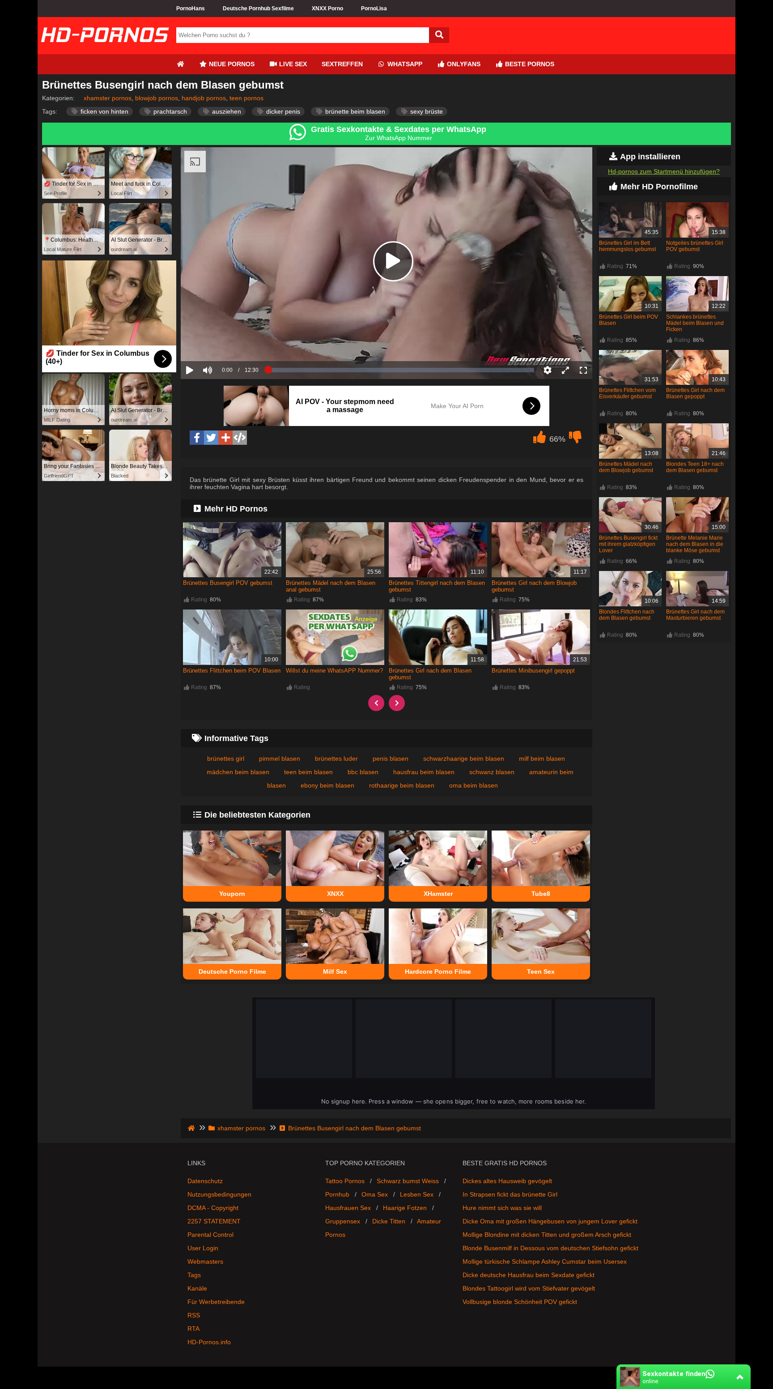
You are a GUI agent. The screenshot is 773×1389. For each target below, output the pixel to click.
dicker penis (282, 111)
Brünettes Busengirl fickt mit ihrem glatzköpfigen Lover (628, 544)
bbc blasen (363, 771)
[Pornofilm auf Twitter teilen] (211, 437)
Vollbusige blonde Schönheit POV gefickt (520, 1301)
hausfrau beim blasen (423, 771)
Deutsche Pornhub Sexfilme (258, 8)
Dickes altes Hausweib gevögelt (507, 1180)
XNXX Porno (327, 8)
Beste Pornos (528, 64)
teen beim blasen (308, 771)
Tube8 (540, 893)
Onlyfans (462, 64)
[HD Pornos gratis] (105, 50)
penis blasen (390, 758)
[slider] (223, 342)
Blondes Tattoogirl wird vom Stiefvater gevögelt (529, 1288)
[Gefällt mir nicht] (575, 439)
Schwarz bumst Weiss (408, 1180)
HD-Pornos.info (209, 1342)
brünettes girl (225, 758)
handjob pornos (204, 98)
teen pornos (246, 98)
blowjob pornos (156, 98)
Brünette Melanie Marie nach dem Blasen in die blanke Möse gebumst (694, 544)
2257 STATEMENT (214, 1221)
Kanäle (197, 1288)
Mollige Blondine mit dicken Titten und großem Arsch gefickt (547, 1234)
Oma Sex (374, 1194)
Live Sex (292, 64)
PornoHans (190, 8)
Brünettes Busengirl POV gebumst (227, 582)
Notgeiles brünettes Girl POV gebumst (694, 246)
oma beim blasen (473, 785)
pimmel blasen (279, 758)
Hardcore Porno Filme (438, 971)
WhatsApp (404, 64)
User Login (202, 1248)
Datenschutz (205, 1180)
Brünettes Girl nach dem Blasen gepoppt (695, 393)
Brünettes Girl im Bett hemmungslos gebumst (627, 246)
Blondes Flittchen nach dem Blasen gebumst (626, 615)
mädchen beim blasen (238, 771)
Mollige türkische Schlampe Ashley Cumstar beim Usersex (545, 1261)
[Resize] (565, 370)
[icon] (180, 64)
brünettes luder (336, 758)
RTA (193, 1328)
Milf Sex (335, 971)
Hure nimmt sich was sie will (502, 1207)
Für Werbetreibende (216, 1301)
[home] (192, 1128)
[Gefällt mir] (539, 439)
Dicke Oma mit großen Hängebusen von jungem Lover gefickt (550, 1221)
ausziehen (225, 111)
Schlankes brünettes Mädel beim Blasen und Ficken (695, 323)
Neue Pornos (231, 64)
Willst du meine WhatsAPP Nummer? (334, 670)
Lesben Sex (416, 1194)
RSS (193, 1315)
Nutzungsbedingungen (219, 1194)
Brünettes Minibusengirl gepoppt (533, 670)
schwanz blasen (491, 771)
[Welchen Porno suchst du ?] (439, 35)
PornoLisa (374, 8)
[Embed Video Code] (240, 437)
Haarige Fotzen (405, 1207)
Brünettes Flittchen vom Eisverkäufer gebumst (627, 393)
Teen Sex (541, 971)
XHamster (438, 893)
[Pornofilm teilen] (225, 437)
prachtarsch (169, 111)
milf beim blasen (542, 758)
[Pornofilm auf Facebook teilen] (197, 437)
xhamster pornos (108, 98)
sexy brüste (425, 111)
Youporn (232, 893)
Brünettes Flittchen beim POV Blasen (231, 670)
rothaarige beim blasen (401, 785)
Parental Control (210, 1234)
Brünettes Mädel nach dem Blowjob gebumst (626, 467)
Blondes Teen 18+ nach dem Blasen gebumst (695, 467)
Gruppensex (342, 1221)
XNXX (335, 893)
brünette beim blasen (354, 111)
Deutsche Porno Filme (232, 971)
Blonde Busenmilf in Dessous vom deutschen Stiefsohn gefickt (550, 1248)
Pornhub (337, 1194)
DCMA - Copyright (212, 1207)
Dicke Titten (388, 1221)
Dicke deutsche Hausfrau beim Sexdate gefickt (529, 1274)
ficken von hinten (103, 111)
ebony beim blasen (327, 785)
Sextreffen (342, 64)
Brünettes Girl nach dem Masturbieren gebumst (695, 615)
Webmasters (205, 1261)
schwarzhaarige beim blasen (463, 758)
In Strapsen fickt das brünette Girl (510, 1194)
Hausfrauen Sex (348, 1207)
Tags (194, 1274)
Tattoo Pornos (345, 1180)
